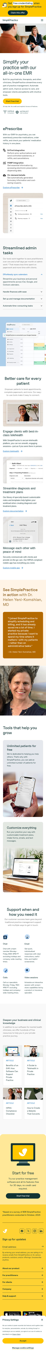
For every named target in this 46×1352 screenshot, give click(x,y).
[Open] (42, 1268)
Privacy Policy (16, 1334)
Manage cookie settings (23, 1348)
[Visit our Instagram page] (34, 1231)
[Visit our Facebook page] (22, 1231)
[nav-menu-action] (42, 20)
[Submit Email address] (43, 1246)
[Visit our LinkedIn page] (41, 1231)
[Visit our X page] (28, 1231)
